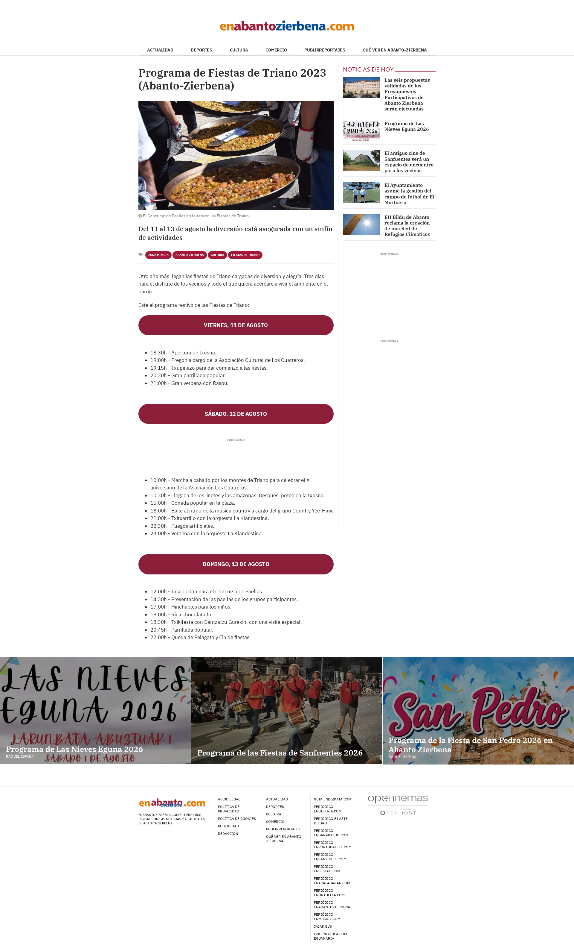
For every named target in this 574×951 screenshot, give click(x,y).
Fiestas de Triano (245, 255)
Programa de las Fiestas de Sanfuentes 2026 (280, 752)
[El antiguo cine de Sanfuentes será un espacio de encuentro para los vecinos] (361, 160)
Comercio (275, 821)
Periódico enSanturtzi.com (330, 856)
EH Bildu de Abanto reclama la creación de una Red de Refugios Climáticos (407, 225)
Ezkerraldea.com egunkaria (330, 936)
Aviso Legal (229, 799)
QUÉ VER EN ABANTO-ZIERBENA (395, 50)
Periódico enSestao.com (327, 868)
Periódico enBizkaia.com (328, 808)
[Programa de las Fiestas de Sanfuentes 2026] (286, 710)
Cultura (217, 255)
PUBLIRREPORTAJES (324, 50)
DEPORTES (201, 50)
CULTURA (239, 50)
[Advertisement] (235, 455)
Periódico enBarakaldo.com (331, 832)
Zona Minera (158, 255)
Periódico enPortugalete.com (333, 844)
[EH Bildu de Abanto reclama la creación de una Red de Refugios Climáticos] (361, 224)
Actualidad (277, 799)
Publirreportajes (283, 829)
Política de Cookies (237, 818)
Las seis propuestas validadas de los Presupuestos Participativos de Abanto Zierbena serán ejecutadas (407, 94)
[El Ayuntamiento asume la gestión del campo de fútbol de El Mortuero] (361, 192)
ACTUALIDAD (160, 50)
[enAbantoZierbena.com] (287, 23)
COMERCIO (276, 50)
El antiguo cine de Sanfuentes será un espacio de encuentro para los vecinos (408, 161)
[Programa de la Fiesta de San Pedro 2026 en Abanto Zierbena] (478, 711)
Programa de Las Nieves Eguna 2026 (406, 126)
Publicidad (228, 826)
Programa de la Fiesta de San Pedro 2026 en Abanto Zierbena (471, 744)
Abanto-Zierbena (189, 255)
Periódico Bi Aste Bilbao (331, 820)
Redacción (228, 833)
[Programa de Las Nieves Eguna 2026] (361, 131)
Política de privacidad (228, 808)
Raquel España (20, 756)
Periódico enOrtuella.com (329, 892)
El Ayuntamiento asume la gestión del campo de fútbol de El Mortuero (409, 193)
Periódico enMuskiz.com (327, 916)
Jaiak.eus (323, 926)
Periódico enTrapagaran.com (332, 880)
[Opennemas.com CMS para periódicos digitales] (398, 805)
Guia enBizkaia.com (332, 799)
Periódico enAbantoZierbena (332, 904)
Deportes (275, 806)
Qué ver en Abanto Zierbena (283, 838)
